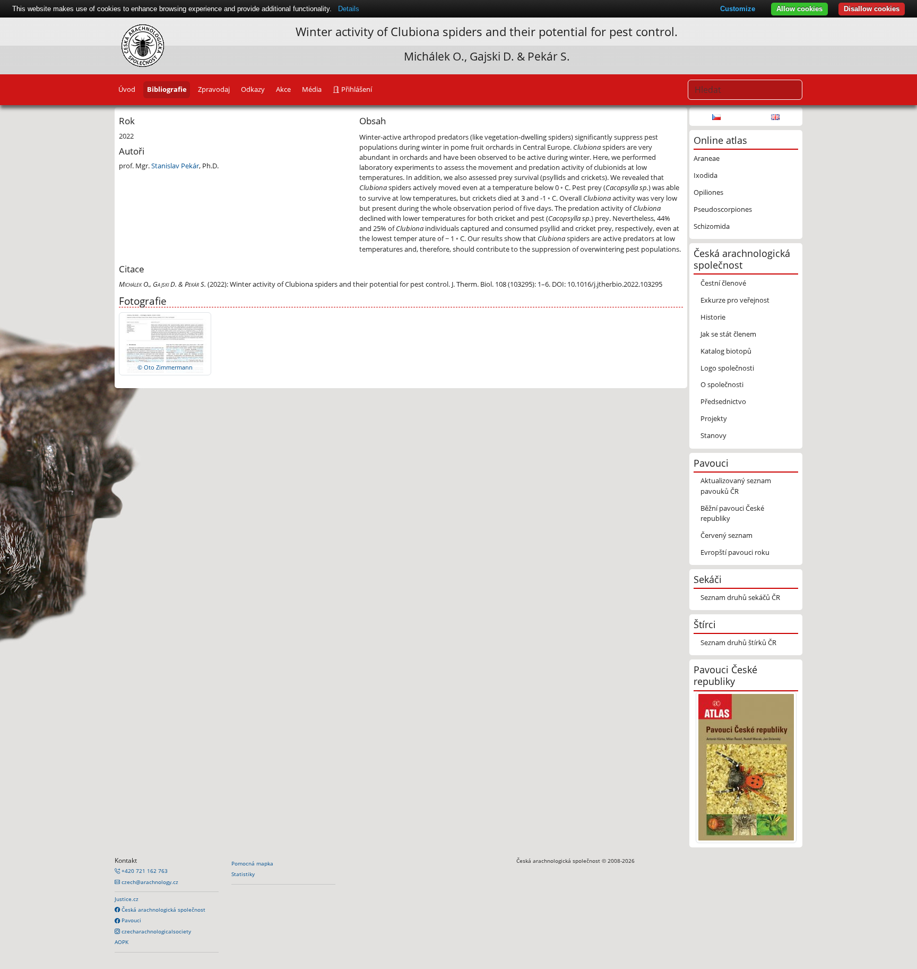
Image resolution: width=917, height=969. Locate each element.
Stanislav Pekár (175, 165)
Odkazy (253, 89)
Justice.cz (127, 899)
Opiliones (708, 192)
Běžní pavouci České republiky (732, 513)
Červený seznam (726, 535)
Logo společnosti (727, 368)
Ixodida (705, 175)
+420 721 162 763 (144, 870)
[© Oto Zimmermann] (165, 343)
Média (312, 89)
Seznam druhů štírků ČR (738, 642)
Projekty (713, 418)
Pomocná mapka (252, 863)
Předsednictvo (723, 401)
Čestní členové (723, 283)
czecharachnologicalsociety (155, 931)
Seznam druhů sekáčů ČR (740, 597)
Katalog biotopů (725, 351)
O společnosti (721, 384)
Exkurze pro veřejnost (734, 300)
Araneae (707, 158)
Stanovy (713, 435)
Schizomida (712, 226)
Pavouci (130, 920)
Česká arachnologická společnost (162, 909)
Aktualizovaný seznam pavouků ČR (735, 485)
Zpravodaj (214, 89)
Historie (712, 317)
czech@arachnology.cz (149, 882)
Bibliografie (167, 89)
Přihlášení (356, 89)
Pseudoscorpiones (723, 209)
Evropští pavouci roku (734, 552)
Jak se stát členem (728, 334)
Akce (283, 89)
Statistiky (243, 874)
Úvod (126, 89)
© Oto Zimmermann (165, 367)
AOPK (121, 942)
